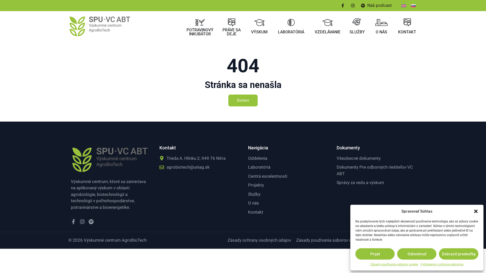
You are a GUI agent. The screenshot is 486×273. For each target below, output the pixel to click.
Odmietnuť (417, 254)
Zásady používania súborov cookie (394, 264)
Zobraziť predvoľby (459, 254)
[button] (475, 211)
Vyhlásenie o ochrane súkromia (441, 264)
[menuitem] (404, 5)
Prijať (375, 254)
